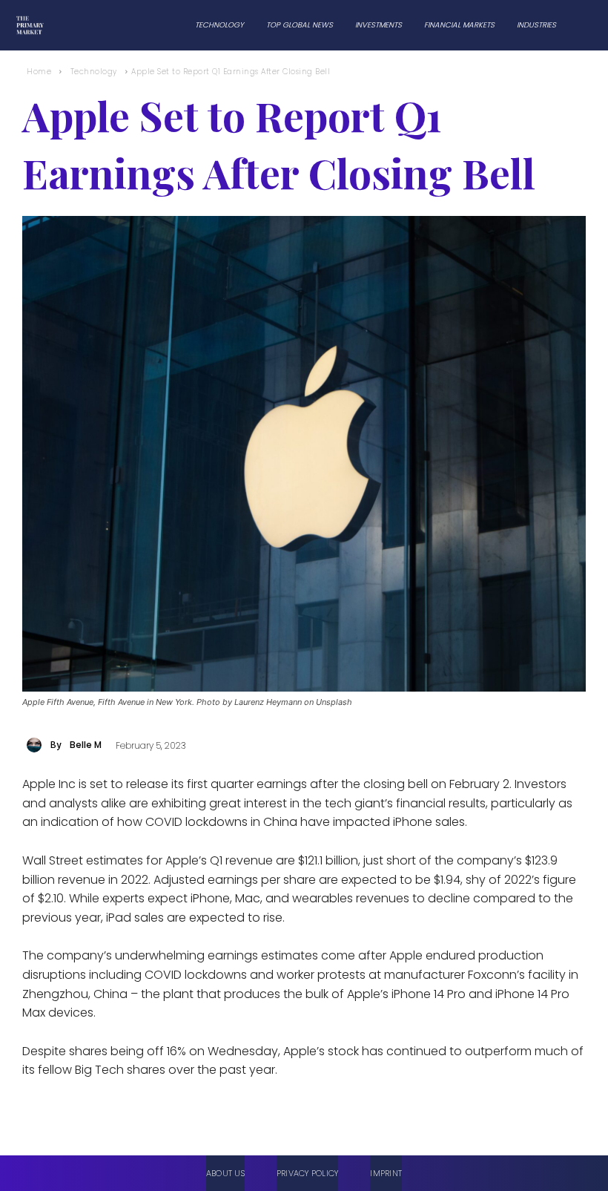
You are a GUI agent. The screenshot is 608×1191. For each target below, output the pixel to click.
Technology (93, 71)
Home (39, 71)
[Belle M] (36, 745)
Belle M (86, 744)
